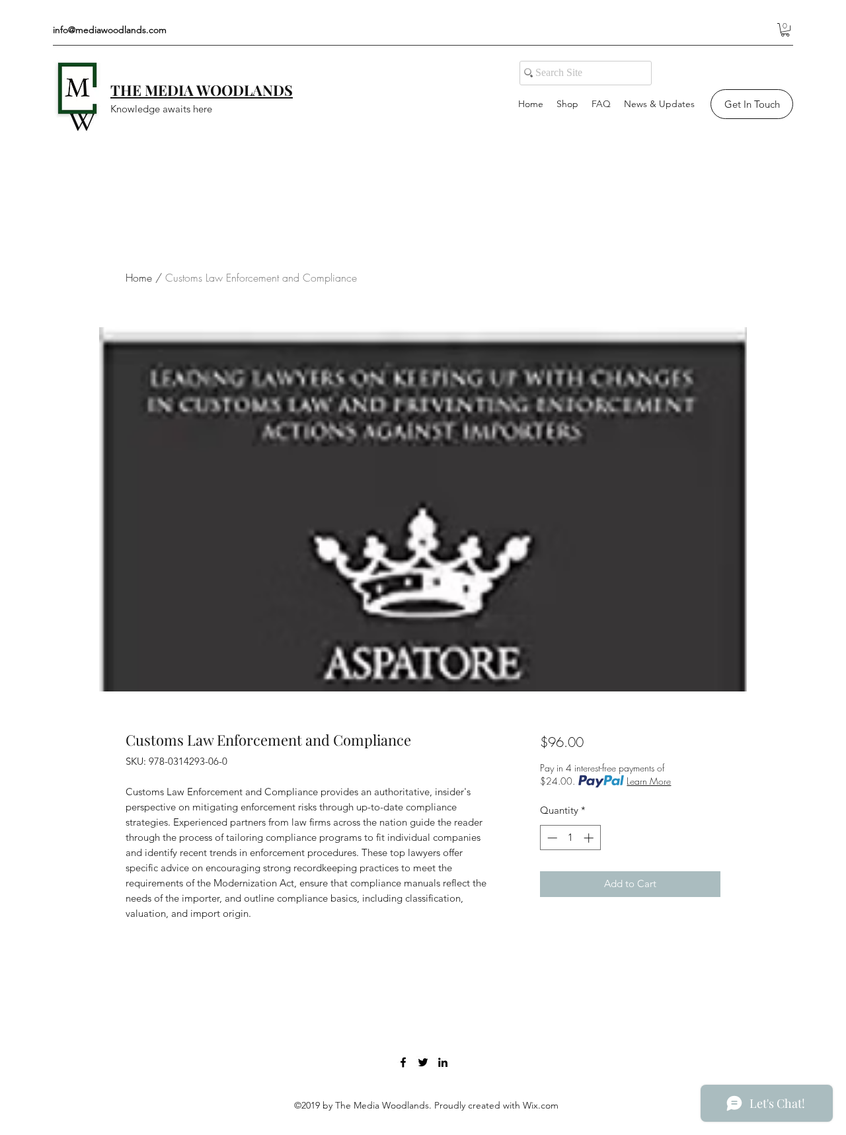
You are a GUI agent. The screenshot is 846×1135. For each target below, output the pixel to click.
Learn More (649, 781)
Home (139, 277)
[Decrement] (551, 838)
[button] (785, 29)
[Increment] (590, 838)
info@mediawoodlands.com (110, 30)
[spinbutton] (570, 838)
